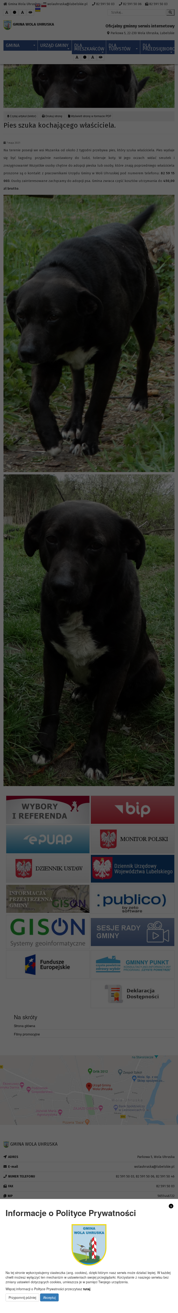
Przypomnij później (22, 1297)
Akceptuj (49, 1297)
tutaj (86, 1289)
